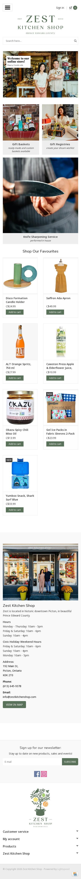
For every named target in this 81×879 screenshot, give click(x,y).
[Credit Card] (74, 873)
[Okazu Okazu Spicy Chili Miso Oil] (20, 407)
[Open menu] (7, 7)
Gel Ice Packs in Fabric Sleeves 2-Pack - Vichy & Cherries (60, 432)
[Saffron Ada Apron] (60, 275)
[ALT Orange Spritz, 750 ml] (20, 341)
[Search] (75, 41)
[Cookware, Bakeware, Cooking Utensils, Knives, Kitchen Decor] (40, 24)
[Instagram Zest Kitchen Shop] (44, 774)
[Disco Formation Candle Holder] (20, 275)
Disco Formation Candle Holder (17, 300)
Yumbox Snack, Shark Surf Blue (20, 497)
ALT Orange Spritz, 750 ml (18, 366)
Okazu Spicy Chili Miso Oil (17, 431)
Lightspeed (63, 869)
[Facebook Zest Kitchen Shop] (37, 774)
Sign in (60, 7)
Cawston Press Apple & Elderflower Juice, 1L (60, 366)
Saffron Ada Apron (58, 298)
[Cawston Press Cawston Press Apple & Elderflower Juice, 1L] (60, 341)
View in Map (14, 704)
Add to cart (15, 312)
